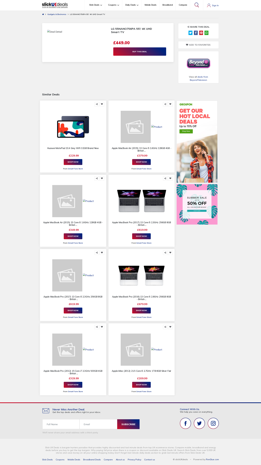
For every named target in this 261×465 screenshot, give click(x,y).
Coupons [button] (112, 4)
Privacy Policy (134, 459)
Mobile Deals (150, 4)
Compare (183, 4)
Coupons (60, 459)
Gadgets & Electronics (56, 14)
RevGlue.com (212, 459)
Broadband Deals (92, 459)
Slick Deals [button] (94, 4)
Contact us (149, 459)
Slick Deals (47, 459)
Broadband (168, 4)
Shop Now (73, 162)
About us (120, 459)
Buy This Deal (139, 51)
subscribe (128, 424)
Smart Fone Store (75, 169)
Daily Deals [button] (130, 4)
